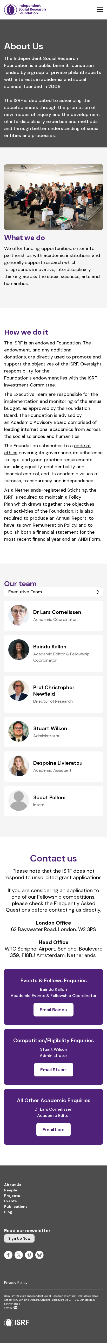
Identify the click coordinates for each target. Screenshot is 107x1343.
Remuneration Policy (54, 525)
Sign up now (19, 1238)
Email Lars (53, 1130)
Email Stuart (53, 1070)
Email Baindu (53, 1010)
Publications (16, 1206)
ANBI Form (89, 539)
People (10, 1190)
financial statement (57, 532)
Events (10, 1201)
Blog (8, 1212)
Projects (12, 1195)
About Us (12, 1184)
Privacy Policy (16, 1282)
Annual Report (71, 518)
